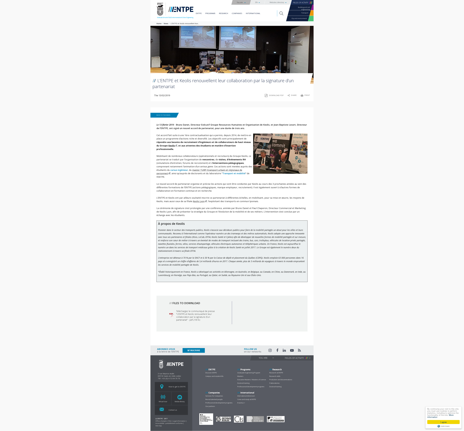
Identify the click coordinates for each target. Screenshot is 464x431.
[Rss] (299, 350)
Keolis (171, 145)
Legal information (179, 421)
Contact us (172, 410)
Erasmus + (241, 403)
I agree (443, 422)
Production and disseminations (280, 379)
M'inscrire (193, 350)
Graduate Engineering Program (248, 373)
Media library (180, 401)
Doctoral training (243, 383)
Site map (158, 426)
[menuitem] (241, 2)
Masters (240, 376)
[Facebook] (277, 350)
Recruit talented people (214, 399)
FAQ (169, 421)
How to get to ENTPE (176, 386)
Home (158, 23)
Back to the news (163, 115)
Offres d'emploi (161, 421)
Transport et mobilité (234, 173)
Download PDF (276, 95)
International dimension (246, 396)
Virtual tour (163, 401)
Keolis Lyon (199, 201)
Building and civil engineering (304, 8)
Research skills (274, 376)
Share (294, 95)
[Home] (174, 11)
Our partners (210, 406)
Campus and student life (214, 376)
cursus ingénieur (179, 170)
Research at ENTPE (276, 373)
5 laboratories (274, 383)
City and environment (299, 18)
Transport (304, 13)
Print (307, 95)
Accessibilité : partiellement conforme (169, 423)
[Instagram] (270, 350)
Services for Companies (214, 396)
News (166, 23)
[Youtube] (292, 350)
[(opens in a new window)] (206, 419)
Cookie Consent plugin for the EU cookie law (443, 426)
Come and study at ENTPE (246, 399)
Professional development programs (250, 386)
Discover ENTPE (211, 373)
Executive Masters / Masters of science (251, 379)
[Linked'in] (284, 350)
